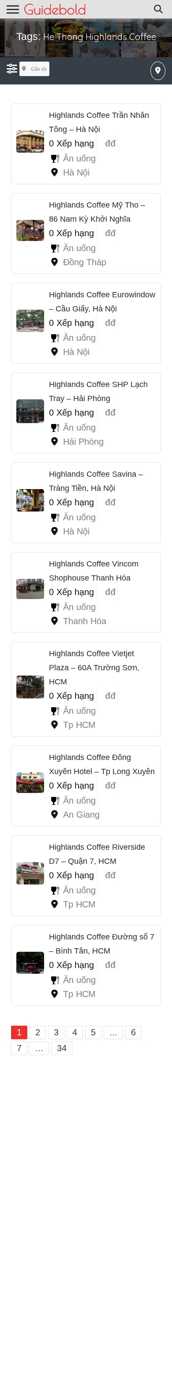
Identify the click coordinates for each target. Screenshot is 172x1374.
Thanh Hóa (84, 621)
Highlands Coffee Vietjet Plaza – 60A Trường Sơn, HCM (94, 667)
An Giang (81, 814)
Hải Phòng (83, 441)
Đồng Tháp (84, 262)
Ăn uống (79, 158)
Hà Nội (76, 172)
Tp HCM (79, 725)
